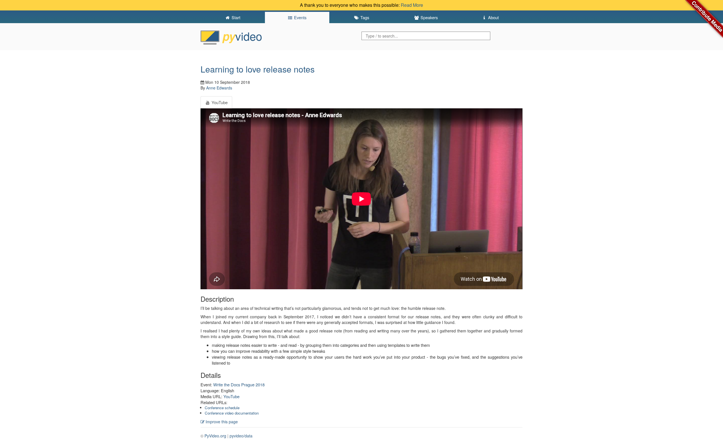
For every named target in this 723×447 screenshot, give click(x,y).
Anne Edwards (219, 88)
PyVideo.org (215, 436)
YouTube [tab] (219, 102)
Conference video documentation (232, 413)
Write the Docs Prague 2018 (239, 384)
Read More (412, 5)
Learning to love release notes (258, 69)
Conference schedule (222, 407)
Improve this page (221, 421)
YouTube (231, 396)
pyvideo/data (241, 436)
